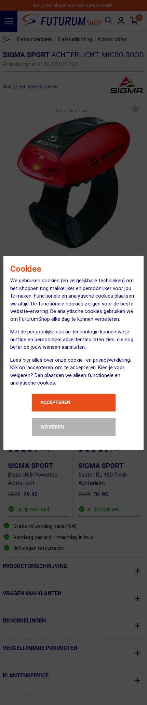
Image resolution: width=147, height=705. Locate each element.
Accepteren (55, 402)
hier (27, 360)
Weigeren (52, 427)
